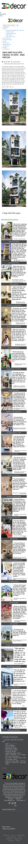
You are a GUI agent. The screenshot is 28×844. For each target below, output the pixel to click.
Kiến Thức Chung (10, 36)
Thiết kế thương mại (11, 33)
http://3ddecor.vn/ (14, 743)
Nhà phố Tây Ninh (13, 602)
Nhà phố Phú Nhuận (14, 390)
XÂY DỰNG (9, 35)
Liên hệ (18, 840)
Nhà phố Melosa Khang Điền (14, 666)
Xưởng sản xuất (7, 44)
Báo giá (5, 47)
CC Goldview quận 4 (14, 581)
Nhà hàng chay (14, 539)
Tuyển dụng (6, 46)
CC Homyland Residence (14, 475)
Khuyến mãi (6, 43)
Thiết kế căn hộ (10, 32)
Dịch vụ (5, 28)
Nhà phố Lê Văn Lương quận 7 (14, 411)
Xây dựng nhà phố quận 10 (14, 687)
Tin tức (5, 41)
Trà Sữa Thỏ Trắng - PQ (14, 517)
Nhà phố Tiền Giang (14, 241)
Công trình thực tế (7, 39)
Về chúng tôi (6, 49)
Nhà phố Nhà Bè (14, 284)
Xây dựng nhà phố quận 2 (14, 730)
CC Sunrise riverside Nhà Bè (14, 305)
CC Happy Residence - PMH (14, 432)
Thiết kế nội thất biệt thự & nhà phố (15, 30)
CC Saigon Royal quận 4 (14, 348)
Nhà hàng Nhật (14, 624)
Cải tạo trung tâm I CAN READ (13, 709)
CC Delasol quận (14, 454)
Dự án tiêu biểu (7, 38)
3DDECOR (5, 27)
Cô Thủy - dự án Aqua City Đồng (14, 645)
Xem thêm (4, 768)
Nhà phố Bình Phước (14, 263)
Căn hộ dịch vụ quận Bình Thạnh (14, 560)
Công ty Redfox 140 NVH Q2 (14, 369)
